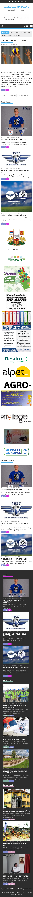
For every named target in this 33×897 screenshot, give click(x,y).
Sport (7, 90)
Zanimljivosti (11, 819)
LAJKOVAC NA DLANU (16, 6)
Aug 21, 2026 (5, 213)
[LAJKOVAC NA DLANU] (2, 26)
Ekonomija (6, 715)
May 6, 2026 (7, 874)
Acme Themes (17, 894)
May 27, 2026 (7, 841)
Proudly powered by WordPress (10, 892)
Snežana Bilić (14, 44)
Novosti (3, 90)
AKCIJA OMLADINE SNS (9, 95)
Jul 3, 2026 (6, 809)
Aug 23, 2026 (5, 137)
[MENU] (31, 26)
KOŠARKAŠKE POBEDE (23, 95)
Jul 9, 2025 (6, 769)
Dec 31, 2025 (7, 703)
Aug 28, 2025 (7, 737)
